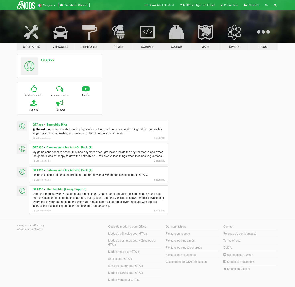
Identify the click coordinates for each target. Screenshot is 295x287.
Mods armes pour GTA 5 (123, 251)
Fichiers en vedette (178, 233)
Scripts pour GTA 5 (120, 259)
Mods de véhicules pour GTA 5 (127, 233)
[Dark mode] (266, 5)
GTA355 (47, 59)
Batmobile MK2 (56, 124)
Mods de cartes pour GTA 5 (125, 273)
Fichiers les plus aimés (180, 240)
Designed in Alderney (30, 225)
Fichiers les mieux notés (181, 255)
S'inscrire (253, 5)
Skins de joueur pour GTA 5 (125, 266)
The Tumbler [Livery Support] (66, 189)
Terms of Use (231, 240)
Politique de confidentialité (239, 233)
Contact (228, 226)
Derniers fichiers (176, 226)
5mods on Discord (238, 269)
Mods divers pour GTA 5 (123, 280)
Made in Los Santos (30, 229)
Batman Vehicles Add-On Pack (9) (69, 147)
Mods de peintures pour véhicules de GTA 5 (131, 242)
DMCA (227, 247)
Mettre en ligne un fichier (198, 5)
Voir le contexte (43, 137)
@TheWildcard (43, 129)
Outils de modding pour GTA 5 (127, 226)
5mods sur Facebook (240, 262)
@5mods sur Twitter (239, 255)
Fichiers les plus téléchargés (184, 247)
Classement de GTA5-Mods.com (186, 262)
